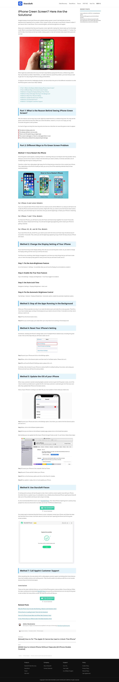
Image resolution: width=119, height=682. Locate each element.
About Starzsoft (47, 665)
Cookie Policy (85, 665)
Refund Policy (85, 671)
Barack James (24, 630)
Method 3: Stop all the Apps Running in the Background (35, 94)
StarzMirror (72, 3)
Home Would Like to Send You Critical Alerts (89, 22)
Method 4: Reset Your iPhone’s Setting (31, 95)
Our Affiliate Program (68, 671)
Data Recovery (63, 3)
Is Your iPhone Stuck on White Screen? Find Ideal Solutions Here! (35, 618)
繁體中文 (98, 3)
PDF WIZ (85, 3)
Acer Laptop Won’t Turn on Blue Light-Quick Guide (90, 20)
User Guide (65, 668)
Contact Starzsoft (48, 668)
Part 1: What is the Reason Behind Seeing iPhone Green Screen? (37, 88)
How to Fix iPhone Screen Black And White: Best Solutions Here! (34, 615)
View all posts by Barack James (63, 625)
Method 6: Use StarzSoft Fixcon (29, 99)
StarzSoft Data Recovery (30, 665)
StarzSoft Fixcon (45, 501)
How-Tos (92, 3)
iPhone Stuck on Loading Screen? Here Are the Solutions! (33, 612)
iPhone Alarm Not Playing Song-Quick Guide (89, 19)
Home (20, 655)
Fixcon (79, 3)
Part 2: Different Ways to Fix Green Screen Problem (34, 90)
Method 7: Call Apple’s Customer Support (32, 101)
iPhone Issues (40, 630)
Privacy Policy (85, 668)
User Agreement (86, 673)
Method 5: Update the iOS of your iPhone (32, 97)
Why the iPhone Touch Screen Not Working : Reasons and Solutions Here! (37, 608)
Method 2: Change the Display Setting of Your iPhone (35, 92)
